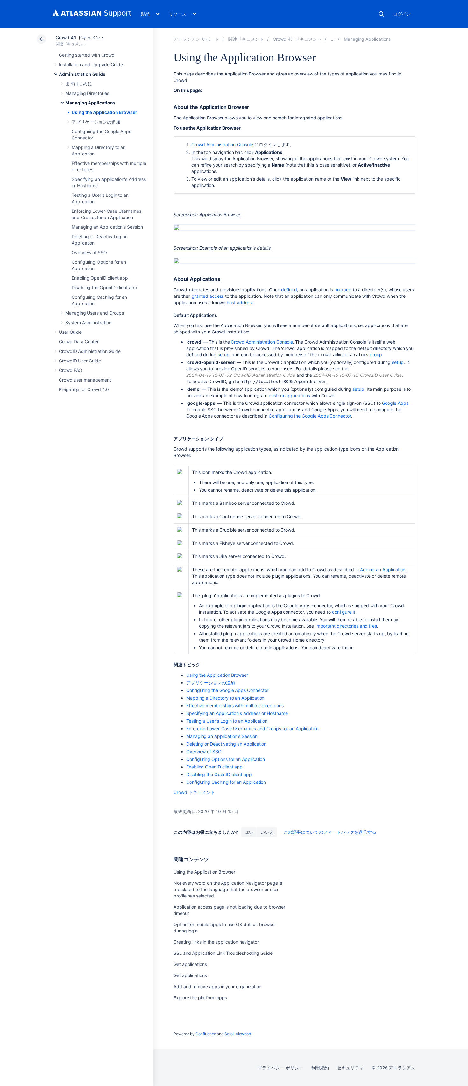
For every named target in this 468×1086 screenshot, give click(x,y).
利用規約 (320, 1067)
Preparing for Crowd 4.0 (84, 389)
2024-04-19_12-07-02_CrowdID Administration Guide (240, 375)
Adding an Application (383, 569)
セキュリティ (350, 1067)
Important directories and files (346, 626)
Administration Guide (82, 74)
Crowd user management (85, 379)
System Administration (88, 322)
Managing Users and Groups (94, 313)
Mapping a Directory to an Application (225, 698)
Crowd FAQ (70, 370)
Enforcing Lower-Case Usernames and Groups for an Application (252, 728)
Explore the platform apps (200, 997)
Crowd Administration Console (222, 144)
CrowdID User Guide (80, 360)
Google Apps (395, 403)
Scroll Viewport (237, 1034)
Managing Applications (90, 102)
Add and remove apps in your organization (217, 986)
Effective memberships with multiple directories (235, 705)
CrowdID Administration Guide (90, 351)
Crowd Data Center (79, 341)
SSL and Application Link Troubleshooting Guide (223, 953)
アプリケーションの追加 (96, 122)
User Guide (70, 332)
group (376, 354)
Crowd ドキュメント (194, 792)
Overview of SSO (89, 252)
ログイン (402, 14)
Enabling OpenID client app (100, 278)
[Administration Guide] (333, 39)
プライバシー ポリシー (280, 1067)
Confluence (205, 1034)
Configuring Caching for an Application (226, 782)
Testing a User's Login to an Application (226, 721)
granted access (208, 296)
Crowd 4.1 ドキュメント (80, 37)
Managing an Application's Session (107, 227)
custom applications (289, 395)
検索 (381, 14)
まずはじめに (78, 83)
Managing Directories (87, 93)
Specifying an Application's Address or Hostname (237, 713)
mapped (343, 289)
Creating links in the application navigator (216, 942)
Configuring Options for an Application (225, 759)
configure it (343, 612)
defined (289, 289)
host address (240, 302)
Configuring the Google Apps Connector (310, 415)
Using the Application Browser (104, 112)
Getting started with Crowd (87, 55)
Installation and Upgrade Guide (91, 64)
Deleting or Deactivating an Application (226, 744)
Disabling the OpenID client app (104, 287)
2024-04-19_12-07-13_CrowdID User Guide (357, 375)
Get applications (190, 964)
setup (224, 354)
